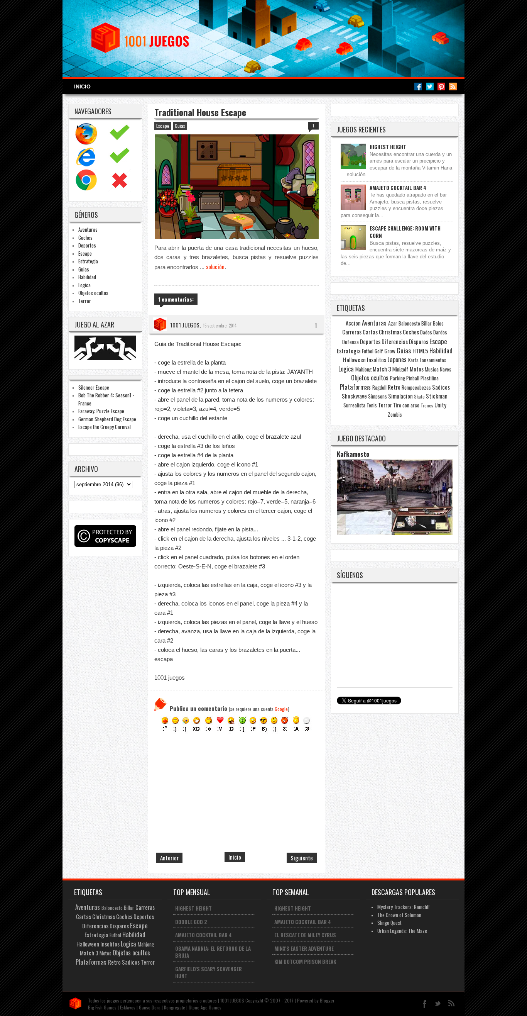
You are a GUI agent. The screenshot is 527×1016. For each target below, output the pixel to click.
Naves (445, 369)
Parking (397, 378)
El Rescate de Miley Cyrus (305, 935)
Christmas (390, 331)
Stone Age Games (205, 1007)
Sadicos (441, 387)
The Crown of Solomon (399, 915)
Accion (353, 323)
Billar (426, 323)
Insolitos (376, 359)
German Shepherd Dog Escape (107, 419)
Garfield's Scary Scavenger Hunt (208, 972)
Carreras (351, 331)
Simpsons (377, 396)
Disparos (418, 341)
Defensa (350, 342)
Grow (389, 350)
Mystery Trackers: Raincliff (403, 907)
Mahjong (363, 369)
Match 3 (382, 369)
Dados (426, 332)
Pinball (412, 378)
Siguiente (302, 857)
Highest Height (388, 147)
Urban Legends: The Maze (402, 931)
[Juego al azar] (106, 358)
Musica (432, 369)
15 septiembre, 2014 (219, 325)
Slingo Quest (389, 922)
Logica (84, 285)
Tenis (372, 405)
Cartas (370, 331)
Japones (397, 359)
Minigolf (400, 369)
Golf (379, 351)
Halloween (354, 359)
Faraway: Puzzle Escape (101, 411)
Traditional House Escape (200, 112)
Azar (392, 323)
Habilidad (87, 277)
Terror (84, 301)
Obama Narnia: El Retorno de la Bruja (213, 952)
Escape (85, 253)
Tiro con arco (406, 405)
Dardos (440, 332)
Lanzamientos (433, 360)
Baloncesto (409, 323)
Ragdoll (379, 387)
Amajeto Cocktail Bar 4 (398, 188)
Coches (85, 237)
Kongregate (174, 1007)
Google (281, 709)
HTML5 (420, 350)
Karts (413, 360)
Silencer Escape (93, 387)
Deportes (87, 245)
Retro (394, 387)
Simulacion (400, 396)
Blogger (327, 1000)
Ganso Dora (149, 1007)
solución (215, 266)
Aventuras (88, 229)
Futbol (367, 351)
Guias (83, 269)
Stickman (437, 396)
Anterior (169, 857)
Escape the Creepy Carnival (104, 427)
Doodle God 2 (191, 922)
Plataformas (355, 387)
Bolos (438, 323)
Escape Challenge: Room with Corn (405, 231)
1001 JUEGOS (184, 325)
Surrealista (354, 405)
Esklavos (127, 1007)
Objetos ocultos (93, 293)
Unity (440, 404)
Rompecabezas (416, 387)
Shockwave (354, 396)
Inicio (82, 86)
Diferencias (395, 341)
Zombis (395, 414)
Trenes (427, 405)
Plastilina (430, 378)
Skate (419, 396)
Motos (417, 369)
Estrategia (88, 261)
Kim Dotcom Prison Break (305, 961)
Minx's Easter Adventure (304, 948)
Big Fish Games (102, 1007)
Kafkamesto (353, 454)
